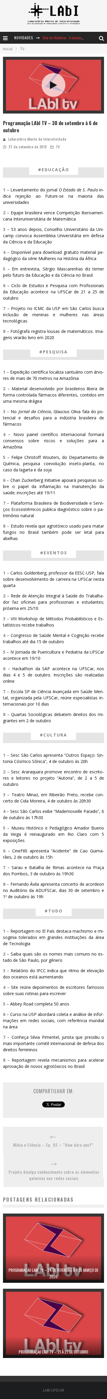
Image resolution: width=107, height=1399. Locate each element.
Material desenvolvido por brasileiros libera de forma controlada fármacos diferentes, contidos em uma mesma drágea (53, 395)
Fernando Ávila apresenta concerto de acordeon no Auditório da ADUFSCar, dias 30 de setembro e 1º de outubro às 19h (53, 890)
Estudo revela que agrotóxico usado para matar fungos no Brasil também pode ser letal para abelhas (53, 532)
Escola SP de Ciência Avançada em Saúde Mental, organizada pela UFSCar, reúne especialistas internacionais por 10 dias (53, 698)
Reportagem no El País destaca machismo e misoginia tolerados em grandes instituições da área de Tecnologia (53, 937)
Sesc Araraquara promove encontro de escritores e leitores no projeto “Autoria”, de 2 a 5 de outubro (53, 778)
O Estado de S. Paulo (78, 190)
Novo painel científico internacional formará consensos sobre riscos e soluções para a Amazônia (53, 441)
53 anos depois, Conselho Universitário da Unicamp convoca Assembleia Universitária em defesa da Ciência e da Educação (53, 235)
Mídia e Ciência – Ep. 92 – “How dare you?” (53, 1145)
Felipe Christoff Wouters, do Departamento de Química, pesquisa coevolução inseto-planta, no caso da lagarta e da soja (53, 463)
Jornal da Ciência (34, 411)
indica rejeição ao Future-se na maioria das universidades (53, 196)
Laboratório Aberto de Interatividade (37, 139)
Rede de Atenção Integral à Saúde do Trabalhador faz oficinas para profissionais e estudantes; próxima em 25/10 (53, 602)
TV (58, 146)
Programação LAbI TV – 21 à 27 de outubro (53, 1352)
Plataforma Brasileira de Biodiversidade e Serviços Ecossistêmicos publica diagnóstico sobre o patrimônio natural (53, 509)
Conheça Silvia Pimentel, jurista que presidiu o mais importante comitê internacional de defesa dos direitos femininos (53, 1043)
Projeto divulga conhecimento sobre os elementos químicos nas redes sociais (54, 1175)
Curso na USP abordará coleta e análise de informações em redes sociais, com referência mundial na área (53, 1020)
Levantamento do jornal (34, 190)
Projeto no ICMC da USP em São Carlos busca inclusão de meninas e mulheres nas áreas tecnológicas (53, 315)
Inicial (7, 48)
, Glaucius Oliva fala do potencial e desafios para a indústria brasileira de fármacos (53, 418)
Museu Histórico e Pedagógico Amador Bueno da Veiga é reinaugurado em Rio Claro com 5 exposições (53, 834)
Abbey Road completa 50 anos (39, 1004)
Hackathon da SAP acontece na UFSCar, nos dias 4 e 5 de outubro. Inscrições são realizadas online (53, 675)
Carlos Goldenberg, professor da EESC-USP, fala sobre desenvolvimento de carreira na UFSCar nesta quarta (53, 579)
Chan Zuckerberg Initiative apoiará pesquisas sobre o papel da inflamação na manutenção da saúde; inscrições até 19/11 (53, 486)
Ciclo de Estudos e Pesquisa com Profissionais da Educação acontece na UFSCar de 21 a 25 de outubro (53, 292)
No (14, 411)
